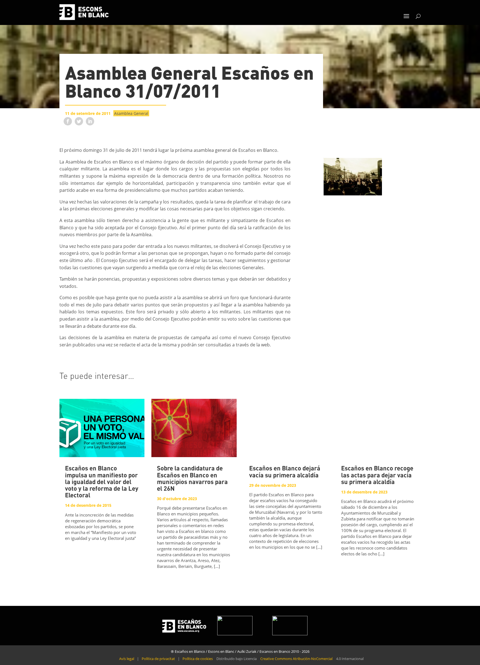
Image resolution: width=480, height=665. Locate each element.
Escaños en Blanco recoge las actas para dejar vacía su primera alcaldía (377, 475)
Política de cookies (197, 658)
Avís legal (126, 658)
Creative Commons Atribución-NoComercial (296, 658)
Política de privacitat (158, 658)
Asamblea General (131, 113)
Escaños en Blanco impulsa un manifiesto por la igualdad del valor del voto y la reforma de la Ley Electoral (101, 482)
